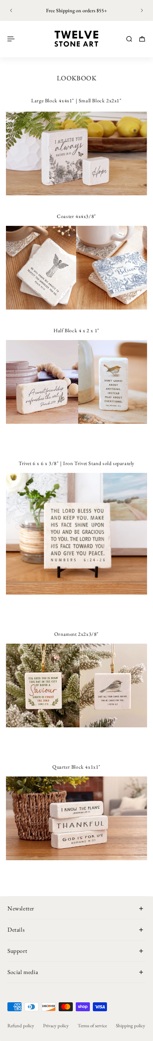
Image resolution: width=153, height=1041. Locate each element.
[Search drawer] (129, 39)
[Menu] (11, 39)
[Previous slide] (11, 10)
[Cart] (142, 39)
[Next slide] (142, 10)
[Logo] (76, 39)
